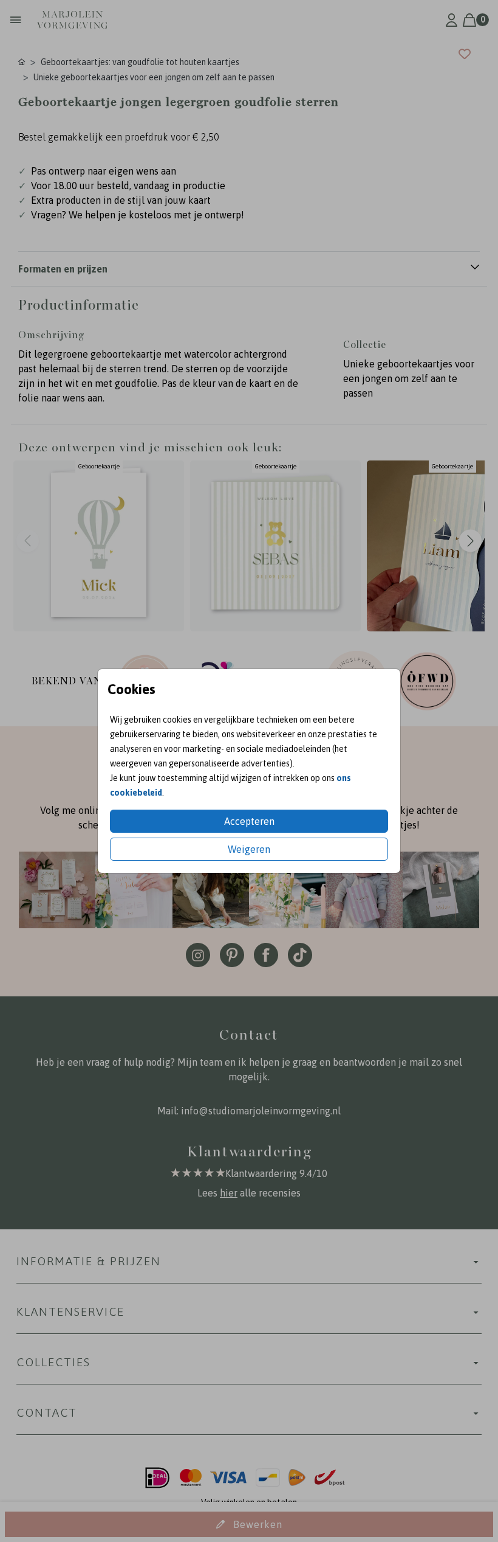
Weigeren (249, 849)
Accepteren (249, 821)
